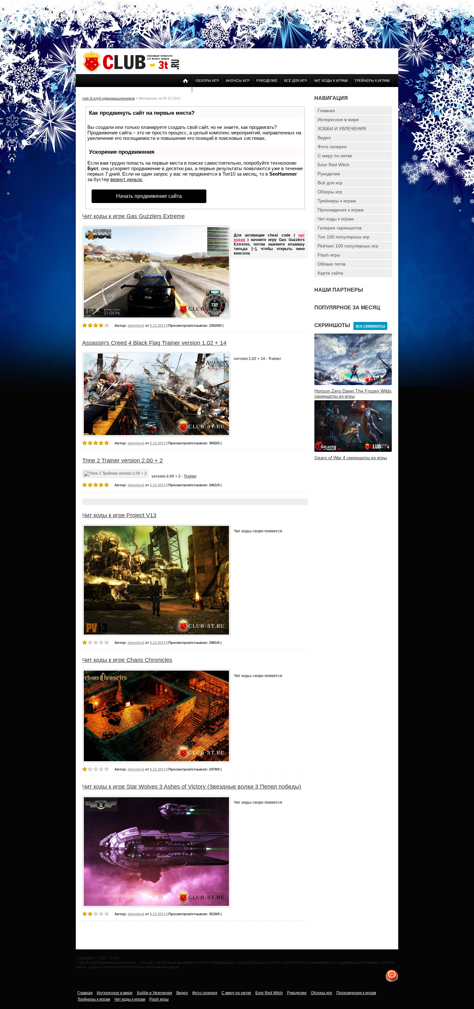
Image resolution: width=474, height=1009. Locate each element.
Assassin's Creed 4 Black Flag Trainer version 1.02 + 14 (154, 343)
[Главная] (130, 71)
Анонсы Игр (238, 80)
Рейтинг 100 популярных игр (348, 245)
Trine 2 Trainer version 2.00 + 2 (122, 460)
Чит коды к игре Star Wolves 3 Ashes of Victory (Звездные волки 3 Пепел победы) (191, 786)
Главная (326, 110)
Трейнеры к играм (372, 80)
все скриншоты (370, 326)
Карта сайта (330, 273)
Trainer (190, 476)
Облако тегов (331, 264)
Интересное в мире (338, 119)
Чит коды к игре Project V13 (119, 515)
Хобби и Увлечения (154, 993)
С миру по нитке (335, 155)
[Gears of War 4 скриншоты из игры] (353, 450)
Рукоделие (266, 80)
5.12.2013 (157, 325)
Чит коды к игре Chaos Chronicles (127, 660)
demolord (136, 325)
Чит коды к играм (331, 80)
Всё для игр (295, 80)
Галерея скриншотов (339, 227)
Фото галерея (332, 146)
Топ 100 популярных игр (344, 236)
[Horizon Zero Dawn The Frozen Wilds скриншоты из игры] (353, 384)
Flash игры (329, 254)
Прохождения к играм (341, 209)
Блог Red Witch (334, 164)
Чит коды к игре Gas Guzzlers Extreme (133, 216)
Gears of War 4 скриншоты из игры (350, 457)
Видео (324, 137)
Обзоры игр (207, 80)
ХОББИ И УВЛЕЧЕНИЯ (342, 128)
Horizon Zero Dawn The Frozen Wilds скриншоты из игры (352, 393)
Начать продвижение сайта (149, 196)
